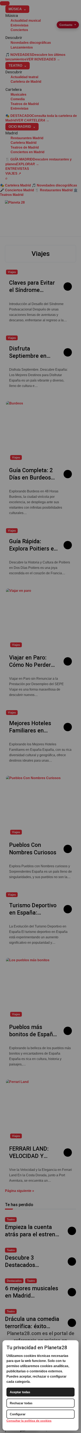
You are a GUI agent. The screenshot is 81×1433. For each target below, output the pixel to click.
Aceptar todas (20, 1392)
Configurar (18, 1414)
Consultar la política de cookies (29, 1420)
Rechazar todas (21, 1403)
